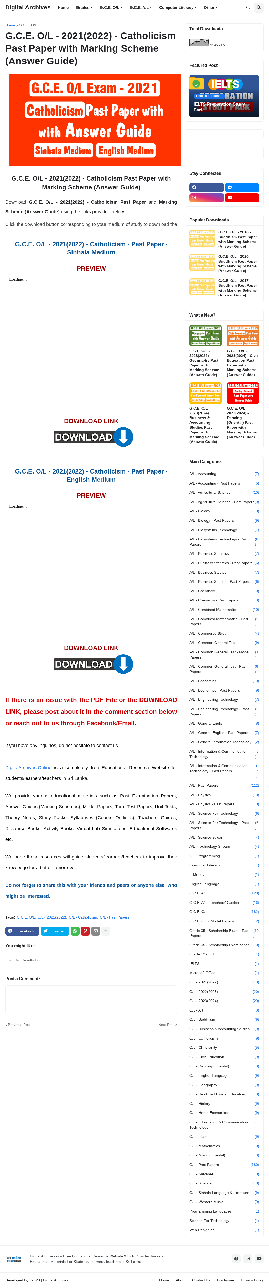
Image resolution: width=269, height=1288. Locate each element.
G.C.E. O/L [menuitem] (109, 7)
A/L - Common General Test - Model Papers (223, 654)
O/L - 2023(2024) (224, 1001)
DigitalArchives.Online (28, 767)
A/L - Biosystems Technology (224, 530)
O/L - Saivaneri (224, 1174)
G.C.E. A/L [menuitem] (139, 7)
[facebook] (206, 187)
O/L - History (224, 1103)
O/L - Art (224, 1010)
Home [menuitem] (63, 7)
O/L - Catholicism (83, 917)
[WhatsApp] (75, 931)
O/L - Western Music (224, 1202)
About (180, 1280)
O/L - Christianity (224, 1047)
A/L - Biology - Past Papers (224, 520)
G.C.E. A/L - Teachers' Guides (224, 902)
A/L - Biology (224, 511)
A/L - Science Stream (224, 837)
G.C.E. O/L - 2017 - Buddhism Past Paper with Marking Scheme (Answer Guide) (237, 288)
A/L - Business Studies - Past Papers (224, 581)
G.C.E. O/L (28, 25)
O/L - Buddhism (224, 1019)
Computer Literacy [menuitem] (176, 7)
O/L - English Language (224, 1075)
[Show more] (105, 931)
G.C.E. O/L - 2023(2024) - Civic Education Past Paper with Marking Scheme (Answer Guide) (243, 363)
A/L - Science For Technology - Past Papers (223, 825)
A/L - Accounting (224, 474)
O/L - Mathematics (224, 1146)
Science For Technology (224, 1221)
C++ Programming (224, 856)
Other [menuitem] (209, 7)
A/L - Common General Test (224, 642)
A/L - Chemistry (224, 591)
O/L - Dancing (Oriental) (224, 1066)
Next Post (166, 1025)
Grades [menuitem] (82, 7)
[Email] (95, 931)
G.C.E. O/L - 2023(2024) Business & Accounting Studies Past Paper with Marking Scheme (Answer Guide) (204, 425)
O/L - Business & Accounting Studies (224, 1029)
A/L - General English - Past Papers (224, 733)
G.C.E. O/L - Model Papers (224, 921)
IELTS (224, 963)
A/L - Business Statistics (224, 553)
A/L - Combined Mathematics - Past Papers (223, 621)
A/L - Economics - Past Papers (224, 690)
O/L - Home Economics (224, 1113)
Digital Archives (28, 7)
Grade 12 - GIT (224, 954)
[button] (248, 8)
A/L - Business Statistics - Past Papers (224, 563)
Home (10, 25)
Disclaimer (225, 1280)
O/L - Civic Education (224, 1057)
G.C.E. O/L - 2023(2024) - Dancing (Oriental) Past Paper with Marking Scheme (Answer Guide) (242, 422)
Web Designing (224, 1230)
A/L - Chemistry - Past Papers (224, 600)
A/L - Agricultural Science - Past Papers (224, 502)
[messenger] (242, 187)
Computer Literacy (224, 865)
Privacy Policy (252, 1280)
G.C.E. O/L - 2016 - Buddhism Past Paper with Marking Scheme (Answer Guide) (237, 239)
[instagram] (206, 197)
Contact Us (201, 1280)
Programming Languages (224, 1211)
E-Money (224, 874)
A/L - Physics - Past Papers (224, 804)
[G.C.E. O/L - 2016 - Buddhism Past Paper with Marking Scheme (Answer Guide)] (202, 238)
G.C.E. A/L (224, 893)
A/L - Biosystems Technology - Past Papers (223, 541)
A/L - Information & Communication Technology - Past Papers (223, 771)
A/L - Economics (224, 681)
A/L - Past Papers (224, 785)
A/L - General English (224, 723)
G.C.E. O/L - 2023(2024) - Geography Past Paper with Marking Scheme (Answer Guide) (204, 363)
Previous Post (19, 1025)
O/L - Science (224, 1183)
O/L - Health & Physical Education (224, 1094)
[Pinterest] (85, 931)
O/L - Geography (224, 1085)
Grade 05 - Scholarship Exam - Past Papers (224, 933)
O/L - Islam (224, 1136)
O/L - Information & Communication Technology (224, 1124)
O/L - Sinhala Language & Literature (224, 1193)
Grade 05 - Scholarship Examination (224, 945)
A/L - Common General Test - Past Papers (223, 669)
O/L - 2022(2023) (224, 992)
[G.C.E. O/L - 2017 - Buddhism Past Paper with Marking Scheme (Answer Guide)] (202, 286)
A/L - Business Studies (224, 572)
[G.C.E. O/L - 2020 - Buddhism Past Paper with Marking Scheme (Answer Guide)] (202, 262)
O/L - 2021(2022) (52, 917)
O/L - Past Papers (114, 917)
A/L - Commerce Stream (224, 633)
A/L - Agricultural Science (224, 492)
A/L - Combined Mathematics (224, 609)
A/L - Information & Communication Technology (224, 754)
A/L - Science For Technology (224, 813)
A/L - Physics (224, 795)
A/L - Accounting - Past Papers (224, 483)
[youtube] (242, 197)
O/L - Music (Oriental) (224, 1155)
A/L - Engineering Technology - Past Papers (223, 711)
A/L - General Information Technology (224, 742)
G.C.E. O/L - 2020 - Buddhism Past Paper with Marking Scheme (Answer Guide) (237, 263)
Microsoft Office (224, 973)
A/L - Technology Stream (224, 846)
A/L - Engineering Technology (224, 699)
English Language (224, 884)
